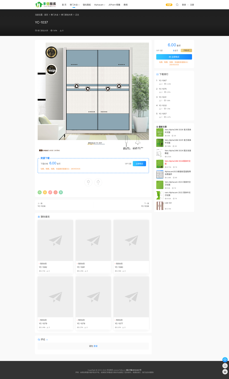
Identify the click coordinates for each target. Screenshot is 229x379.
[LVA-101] (159, 206)
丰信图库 (45, 4)
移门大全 (74, 4)
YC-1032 (163, 105)
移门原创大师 (43, 30)
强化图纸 (87, 4)
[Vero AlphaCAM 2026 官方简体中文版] (159, 132)
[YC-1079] (55, 296)
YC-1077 (119, 323)
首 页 (64, 4)
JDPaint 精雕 (114, 4)
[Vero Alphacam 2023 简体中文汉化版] (159, 185)
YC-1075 (163, 89)
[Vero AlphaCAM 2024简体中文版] (159, 164)
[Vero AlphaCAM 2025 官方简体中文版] (159, 143)
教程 (126, 4)
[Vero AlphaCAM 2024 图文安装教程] (159, 153)
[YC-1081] (93, 240)
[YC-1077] (131, 296)
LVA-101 (168, 203)
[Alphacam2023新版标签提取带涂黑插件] (159, 174)
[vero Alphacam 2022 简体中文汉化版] (159, 195)
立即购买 (139, 164)
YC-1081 (81, 267)
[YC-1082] (55, 240)
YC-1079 (43, 323)
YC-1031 (162, 97)
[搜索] (177, 4)
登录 (96, 346)
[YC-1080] (131, 240)
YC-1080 (119, 267)
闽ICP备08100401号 (133, 370)
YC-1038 (145, 206)
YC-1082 (43, 267)
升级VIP (186, 50)
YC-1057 (163, 113)
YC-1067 (163, 80)
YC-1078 (81, 323)
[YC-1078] (93, 296)
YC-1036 (41, 206)
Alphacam (98, 4)
